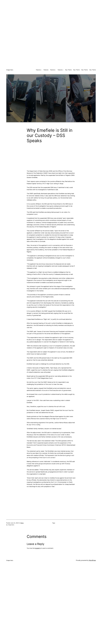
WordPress (92, 560)
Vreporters (9, 70)
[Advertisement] (51, 10)
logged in (38, 548)
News (22, 523)
